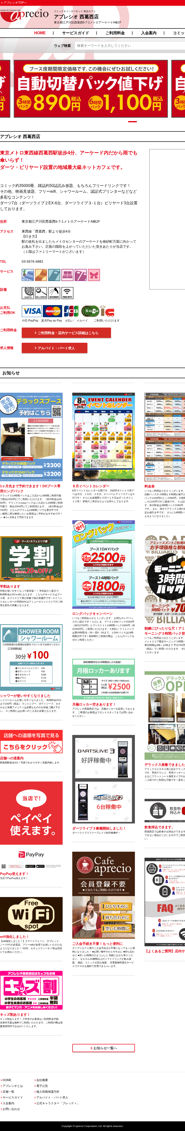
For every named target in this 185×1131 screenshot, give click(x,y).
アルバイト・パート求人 (52, 1097)
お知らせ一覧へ (105, 1048)
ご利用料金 (115, 33)
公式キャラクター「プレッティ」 (58, 1103)
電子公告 (42, 1086)
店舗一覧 (8, 1091)
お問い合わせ (11, 1109)
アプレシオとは (13, 1086)
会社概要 (42, 1080)
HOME (40, 33)
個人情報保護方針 (47, 1091)
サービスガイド (75, 33)
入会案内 (149, 33)
